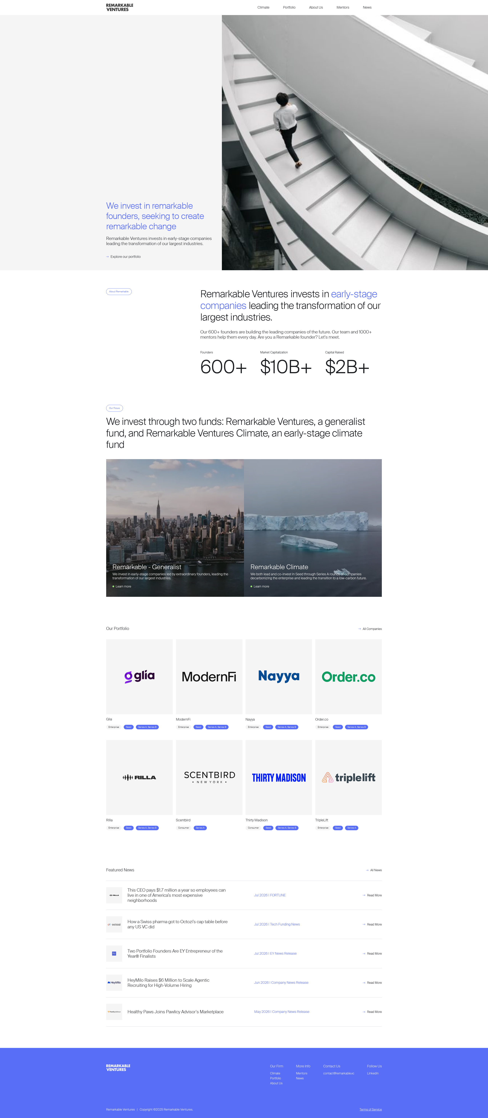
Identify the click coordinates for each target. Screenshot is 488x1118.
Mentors (343, 7)
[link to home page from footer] (118, 1067)
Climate (263, 7)
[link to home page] (119, 7)
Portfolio (289, 7)
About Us (316, 7)
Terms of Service (371, 1110)
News (367, 7)
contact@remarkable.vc (338, 1073)
